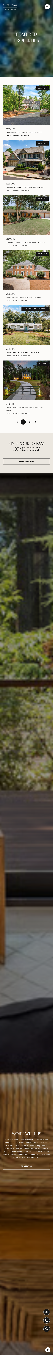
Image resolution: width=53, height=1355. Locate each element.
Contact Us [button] (26, 1166)
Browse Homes (26, 461)
